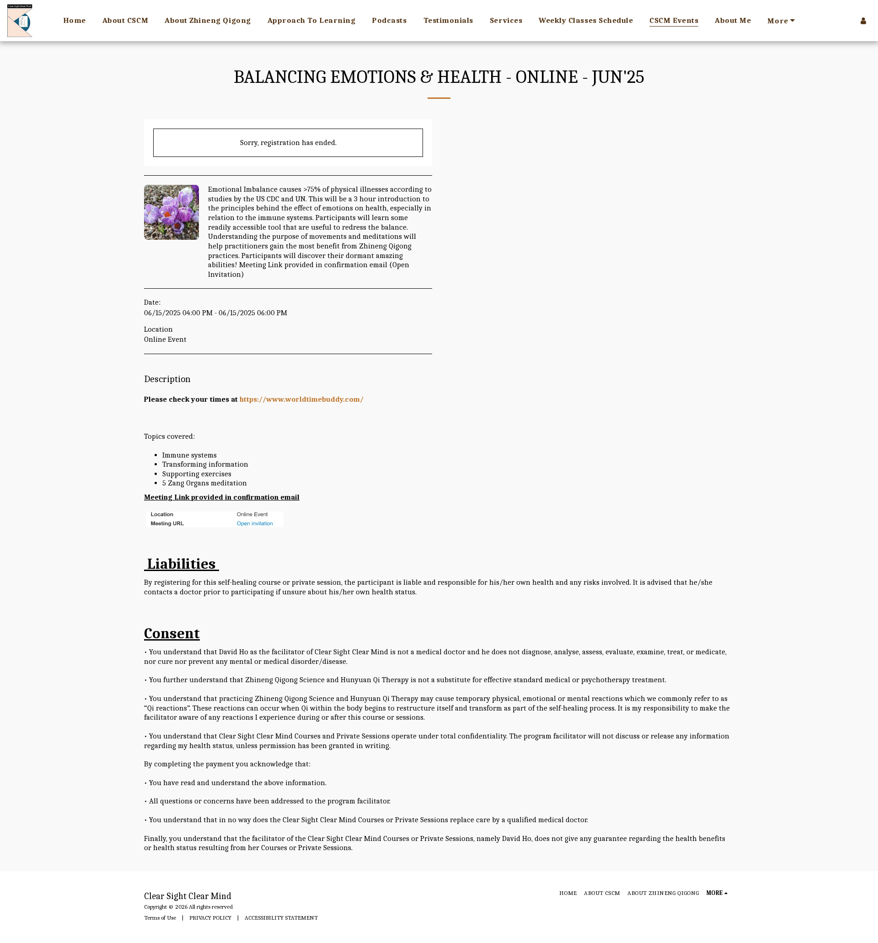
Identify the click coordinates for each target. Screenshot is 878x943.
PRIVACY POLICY (210, 917)
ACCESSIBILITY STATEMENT (281, 917)
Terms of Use (160, 917)
